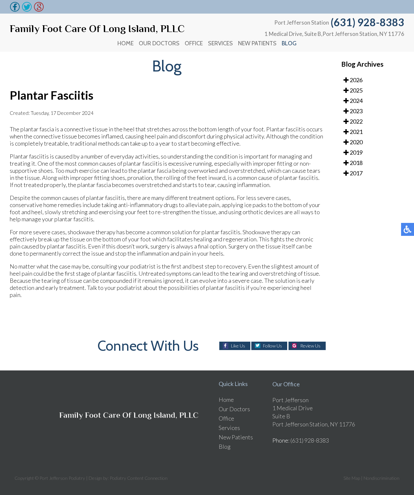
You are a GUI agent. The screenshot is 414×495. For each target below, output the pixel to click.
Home (125, 43)
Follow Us (272, 345)
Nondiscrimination (381, 478)
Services (220, 43)
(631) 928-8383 (367, 22)
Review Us (310, 345)
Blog (289, 43)
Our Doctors (159, 43)
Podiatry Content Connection (139, 478)
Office (194, 43)
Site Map (351, 478)
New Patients (257, 43)
